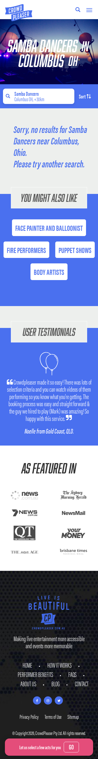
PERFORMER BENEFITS (35, 674)
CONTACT (81, 683)
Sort (82, 96)
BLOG (55, 683)
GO (71, 746)
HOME (27, 665)
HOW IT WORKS (59, 665)
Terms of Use (53, 716)
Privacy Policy (29, 716)
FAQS (72, 674)
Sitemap (73, 716)
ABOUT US (28, 683)
